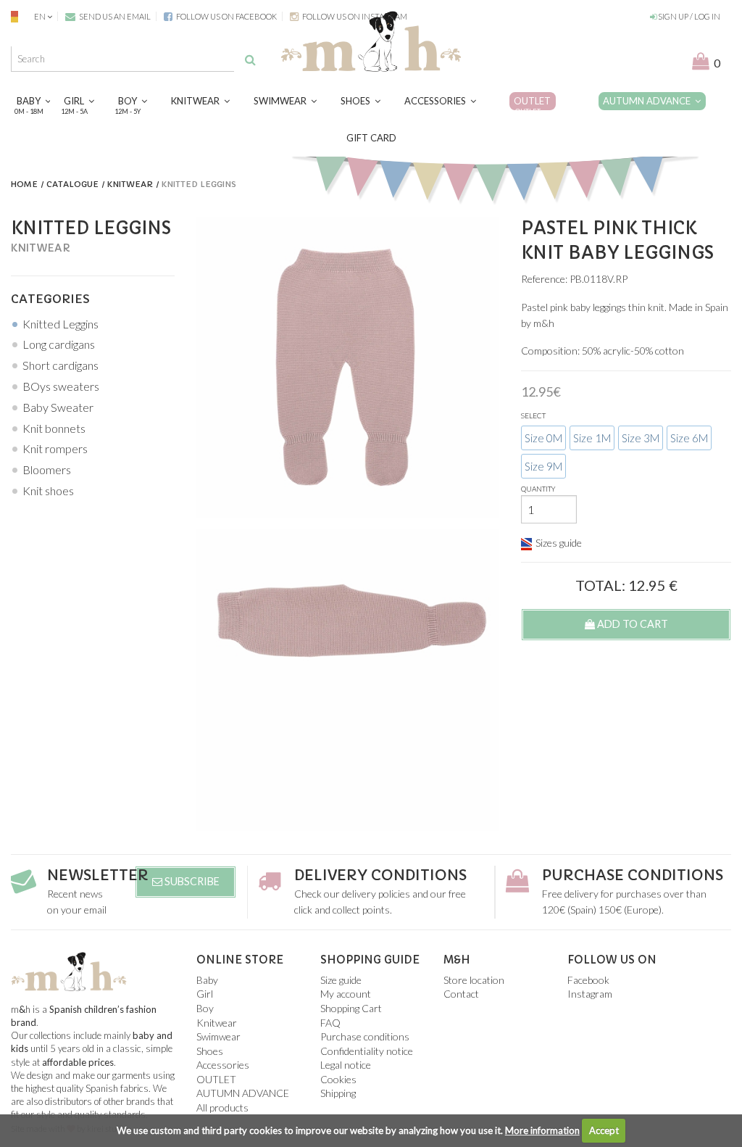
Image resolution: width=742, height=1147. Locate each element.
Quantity (538, 488)
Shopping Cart (351, 1008)
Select (533, 415)
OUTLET (532, 105)
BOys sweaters (60, 386)
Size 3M (640, 437)
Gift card (371, 138)
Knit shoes (48, 490)
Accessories (437, 101)
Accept (604, 1130)
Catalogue (72, 184)
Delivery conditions (380, 875)
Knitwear (197, 101)
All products (222, 1107)
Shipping (338, 1093)
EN (40, 16)
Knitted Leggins (60, 324)
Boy (129, 105)
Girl (76, 105)
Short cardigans (60, 365)
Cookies (338, 1079)
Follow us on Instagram (354, 16)
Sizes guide (558, 543)
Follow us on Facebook (226, 16)
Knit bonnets (54, 428)
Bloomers (46, 469)
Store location (473, 980)
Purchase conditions (632, 875)
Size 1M (592, 437)
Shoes (358, 101)
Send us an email (114, 16)
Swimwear (282, 101)
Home (24, 184)
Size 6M (689, 437)
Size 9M (543, 466)
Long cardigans (58, 344)
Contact (461, 993)
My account (345, 993)
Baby (31, 105)
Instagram (589, 993)
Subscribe (191, 881)
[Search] (250, 59)
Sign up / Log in (688, 16)
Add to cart (631, 624)
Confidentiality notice (366, 1051)
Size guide (341, 980)
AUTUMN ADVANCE (649, 101)
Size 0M (543, 437)
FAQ (330, 1022)
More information (542, 1130)
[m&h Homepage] (371, 39)
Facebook (588, 980)
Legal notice (345, 1065)
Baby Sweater (57, 407)
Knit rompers (55, 448)
